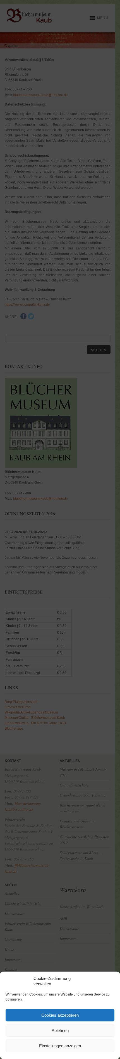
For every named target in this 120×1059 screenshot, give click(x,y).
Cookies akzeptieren (60, 1015)
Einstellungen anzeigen (60, 1045)
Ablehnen (60, 1030)
